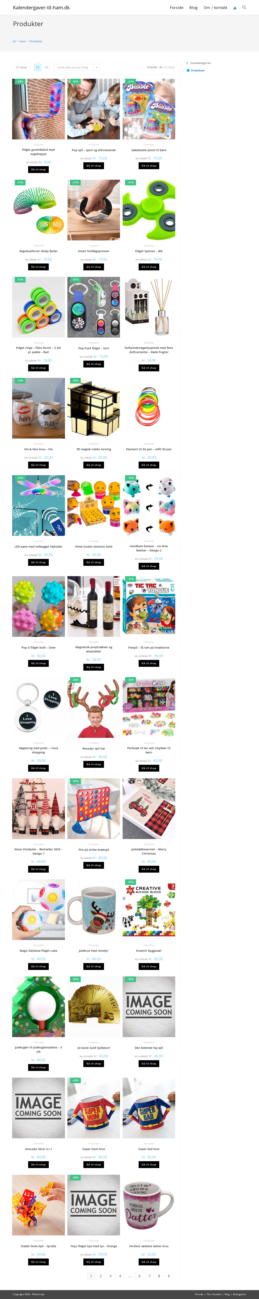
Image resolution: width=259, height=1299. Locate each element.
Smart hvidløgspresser (93, 251)
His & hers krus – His (38, 449)
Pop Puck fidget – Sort (93, 348)
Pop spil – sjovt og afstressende (94, 150)
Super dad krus (148, 1149)
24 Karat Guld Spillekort (93, 1048)
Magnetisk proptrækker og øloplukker (93, 649)
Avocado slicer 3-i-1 (38, 1149)
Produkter (36, 41)
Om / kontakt (214, 1294)
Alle (171, 67)
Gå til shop (38, 169)
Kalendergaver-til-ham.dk (41, 7)
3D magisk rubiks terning (93, 449)
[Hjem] (14, 41)
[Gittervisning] (37, 67)
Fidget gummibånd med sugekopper (38, 152)
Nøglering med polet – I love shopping (38, 750)
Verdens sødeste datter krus (149, 1246)
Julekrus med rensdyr (93, 951)
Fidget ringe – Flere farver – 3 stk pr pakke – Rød (38, 350)
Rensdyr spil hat (94, 748)
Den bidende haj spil (149, 1048)
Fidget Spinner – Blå (148, 251)
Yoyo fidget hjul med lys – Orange (93, 1246)
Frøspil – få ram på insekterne (148, 647)
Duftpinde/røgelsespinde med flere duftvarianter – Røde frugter (149, 350)
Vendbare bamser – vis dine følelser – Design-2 (149, 548)
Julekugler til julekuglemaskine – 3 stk (38, 1049)
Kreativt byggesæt (148, 951)
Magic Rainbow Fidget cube (38, 951)
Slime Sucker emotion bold (93, 546)
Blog (227, 1294)
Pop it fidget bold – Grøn (38, 647)
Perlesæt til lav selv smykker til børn (148, 750)
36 (160, 67)
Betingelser (239, 1294)
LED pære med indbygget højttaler (38, 546)
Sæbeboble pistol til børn (149, 150)
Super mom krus (93, 1149)
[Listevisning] (46, 67)
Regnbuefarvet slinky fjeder (38, 251)
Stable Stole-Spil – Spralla (38, 1246)
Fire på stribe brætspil (94, 850)
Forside (199, 1294)
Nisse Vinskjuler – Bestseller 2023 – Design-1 (38, 851)
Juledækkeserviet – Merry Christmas (148, 851)
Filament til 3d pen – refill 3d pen (149, 449)
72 (165, 67)
